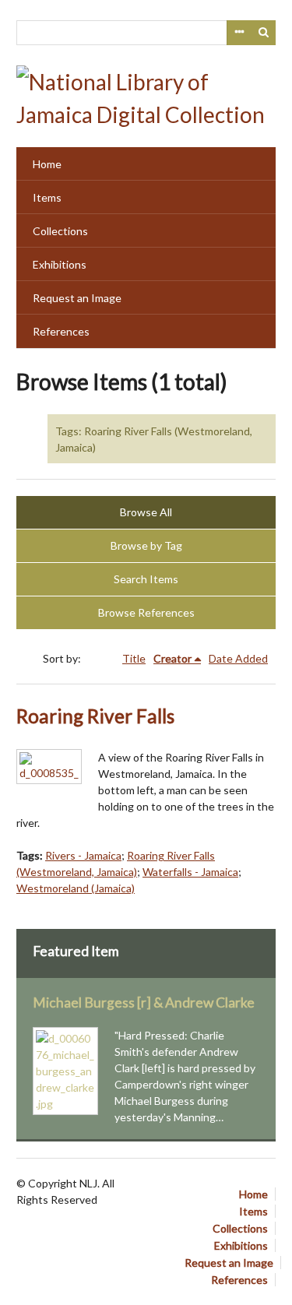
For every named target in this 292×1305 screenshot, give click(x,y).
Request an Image (77, 297)
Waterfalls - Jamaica (190, 871)
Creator (172, 658)
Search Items (146, 579)
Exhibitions (59, 264)
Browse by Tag (146, 545)
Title (134, 658)
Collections (60, 230)
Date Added (238, 658)
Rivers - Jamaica (83, 855)
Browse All (146, 512)
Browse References (146, 612)
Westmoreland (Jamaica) (75, 888)
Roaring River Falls (95, 716)
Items (47, 197)
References (61, 331)
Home (47, 164)
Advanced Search (239, 32)
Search (264, 32)
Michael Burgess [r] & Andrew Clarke (144, 1002)
